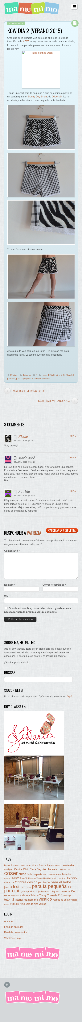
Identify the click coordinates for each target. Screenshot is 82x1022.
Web (6, 596)
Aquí (69, 696)
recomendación (65, 891)
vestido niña (17, 903)
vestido (45, 899)
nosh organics (58, 878)
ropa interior (11, 895)
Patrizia (34, 533)
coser (44, 375)
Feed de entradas (13, 927)
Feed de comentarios (15, 932)
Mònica (13, 375)
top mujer (67, 895)
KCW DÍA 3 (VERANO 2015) (57, 401)
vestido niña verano (36, 904)
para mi (11, 890)
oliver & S (60, 375)
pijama (23, 891)
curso (22, 874)
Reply (73, 436)
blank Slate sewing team (17, 865)
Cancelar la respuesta (62, 530)
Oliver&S (57, 96)
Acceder (8, 921)
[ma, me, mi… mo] (32, 12)
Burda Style (46, 865)
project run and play (45, 891)
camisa (56, 866)
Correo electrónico (54, 584)
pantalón (11, 378)
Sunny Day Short (37, 96)
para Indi (11, 887)
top (60, 895)
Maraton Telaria (35, 878)
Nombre (9, 584)
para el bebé (61, 882)
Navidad (47, 878)
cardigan (8, 869)
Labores (27, 375)
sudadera (25, 895)
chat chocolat (64, 869)
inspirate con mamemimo (47, 874)
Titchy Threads (48, 895)
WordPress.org (12, 938)
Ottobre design (26, 882)
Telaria (35, 895)
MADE (24, 878)
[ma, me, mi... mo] (32, 959)
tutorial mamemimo (26, 899)
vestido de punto (61, 899)
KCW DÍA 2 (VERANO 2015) (34, 30)
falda (29, 874)
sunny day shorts (42, 378)
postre (30, 891)
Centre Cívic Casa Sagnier (30, 869)
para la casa (25, 887)
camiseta (67, 865)
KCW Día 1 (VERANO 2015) (25, 391)
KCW (25, 41)
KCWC (51, 375)
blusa (35, 865)
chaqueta (52, 869)
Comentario (12, 550)
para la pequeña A (24, 378)
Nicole (23, 436)
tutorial (9, 899)
